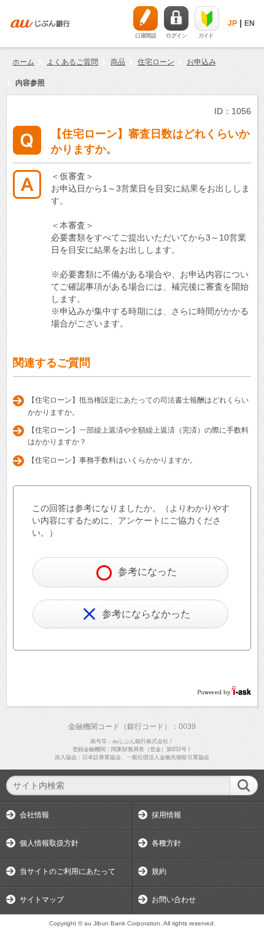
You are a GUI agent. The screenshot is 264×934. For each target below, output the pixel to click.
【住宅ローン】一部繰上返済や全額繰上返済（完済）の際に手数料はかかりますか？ (138, 436)
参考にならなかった (146, 614)
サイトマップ (42, 899)
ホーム (23, 62)
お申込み (201, 62)
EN (249, 23)
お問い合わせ (174, 899)
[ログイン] (176, 18)
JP (232, 23)
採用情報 (166, 815)
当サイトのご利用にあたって (67, 871)
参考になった (147, 571)
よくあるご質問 (72, 62)
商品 (118, 62)
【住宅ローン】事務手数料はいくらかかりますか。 (112, 460)
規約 (159, 871)
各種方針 (166, 843)
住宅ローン (156, 62)
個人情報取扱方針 (49, 843)
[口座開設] (145, 18)
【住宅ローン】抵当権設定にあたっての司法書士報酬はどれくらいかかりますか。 (138, 406)
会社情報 (34, 815)
